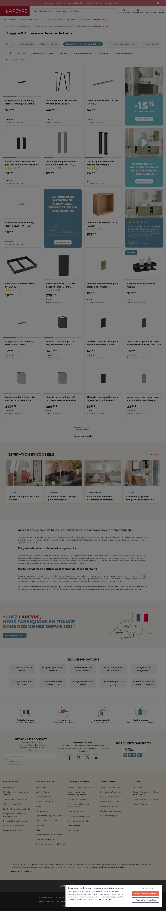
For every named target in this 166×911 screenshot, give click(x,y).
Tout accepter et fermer (145, 893)
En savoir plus (105, 899)
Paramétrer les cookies (146, 900)
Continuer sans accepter (145, 888)
